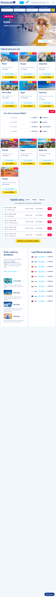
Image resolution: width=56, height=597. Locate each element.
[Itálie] (42, 281)
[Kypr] (42, 291)
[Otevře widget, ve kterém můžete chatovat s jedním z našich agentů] (49, 594)
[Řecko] (9, 57)
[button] (28, 29)
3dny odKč (28, 77)
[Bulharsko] (46, 143)
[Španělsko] (42, 266)
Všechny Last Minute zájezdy (28, 241)
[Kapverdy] (46, 85)
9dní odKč (9, 106)
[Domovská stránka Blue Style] (8, 2)
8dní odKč (9, 77)
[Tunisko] (9, 172)
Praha (34, 200)
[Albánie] (42, 301)
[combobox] (40, 2)
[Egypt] (28, 85)
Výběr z (10, 271)
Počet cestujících (44, 7)
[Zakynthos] (46, 57)
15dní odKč (28, 163)
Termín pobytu (31, 7)
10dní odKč (9, 192)
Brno (27, 200)
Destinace (18, 7)
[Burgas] (28, 57)
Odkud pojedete (6, 7)
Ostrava (42, 200)
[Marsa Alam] (9, 85)
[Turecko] (9, 143)
